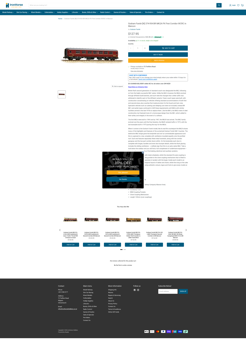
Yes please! (123, 172)
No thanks (123, 179)
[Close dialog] (143, 152)
